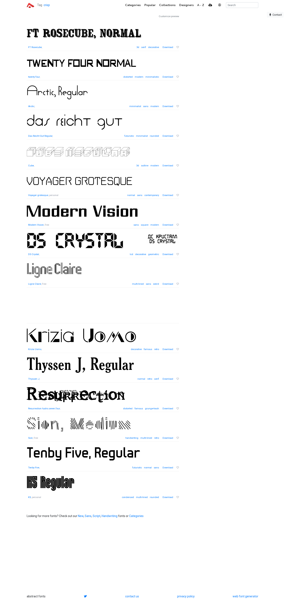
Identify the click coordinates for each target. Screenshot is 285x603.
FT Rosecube (35, 47)
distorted (128, 77)
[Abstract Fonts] (30, 5)
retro (156, 349)
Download (168, 47)
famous (148, 349)
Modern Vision (36, 225)
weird (156, 284)
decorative (153, 47)
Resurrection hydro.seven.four (44, 408)
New (80, 516)
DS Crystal (33, 254)
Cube (31, 165)
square (144, 225)
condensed (128, 497)
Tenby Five (33, 467)
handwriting (131, 438)
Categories (136, 516)
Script (96, 516)
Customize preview (169, 16)
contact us (132, 596)
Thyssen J (33, 379)
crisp (47, 5)
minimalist (135, 106)
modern (139, 77)
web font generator (245, 596)
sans (145, 106)
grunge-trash (152, 408)
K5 (29, 497)
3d (137, 47)
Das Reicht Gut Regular (40, 136)
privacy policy (186, 596)
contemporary (151, 195)
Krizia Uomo (34, 349)
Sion (30, 438)
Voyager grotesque (38, 195)
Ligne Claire (34, 284)
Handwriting (109, 516)
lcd (131, 254)
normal (131, 195)
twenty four (34, 77)
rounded (154, 136)
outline (144, 165)
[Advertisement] (103, 307)
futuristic (129, 136)
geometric (153, 254)
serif (143, 47)
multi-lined (138, 284)
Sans (88, 516)
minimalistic (152, 77)
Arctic (31, 106)
